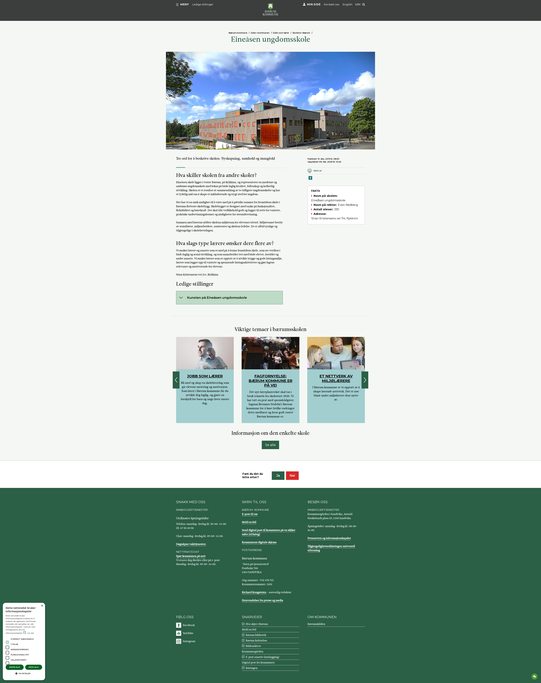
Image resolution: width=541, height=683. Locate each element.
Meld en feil (249, 522)
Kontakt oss (331, 4)
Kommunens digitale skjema (259, 542)
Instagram (189, 641)
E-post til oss (250, 514)
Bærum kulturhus (256, 640)
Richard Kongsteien (254, 592)
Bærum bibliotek (256, 635)
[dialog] (24, 641)
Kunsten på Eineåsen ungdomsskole (217, 298)
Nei (292, 475)
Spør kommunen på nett (191, 556)
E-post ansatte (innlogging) (262, 657)
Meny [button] (184, 4)
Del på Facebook (310, 179)
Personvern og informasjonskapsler (329, 538)
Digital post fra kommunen (258, 662)
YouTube (188, 633)
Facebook (189, 625)
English (347, 4)
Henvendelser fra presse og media (262, 600)
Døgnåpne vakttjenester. (191, 544)
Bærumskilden (316, 624)
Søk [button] (358, 4)
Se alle (270, 445)
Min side (314, 4)
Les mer (30, 633)
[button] (24, 673)
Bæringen (252, 668)
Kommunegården (252, 651)
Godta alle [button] (14, 667)
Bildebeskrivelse (184, 146)
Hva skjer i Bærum (257, 624)
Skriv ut (317, 170)
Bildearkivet (253, 646)
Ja (278, 475)
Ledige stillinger (202, 4)
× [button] (42, 606)
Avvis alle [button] (34, 667)
